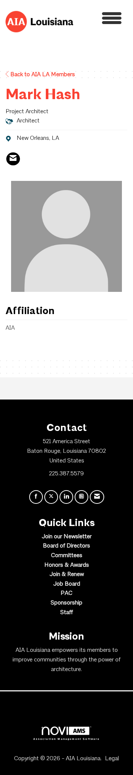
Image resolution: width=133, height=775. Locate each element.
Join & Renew (67, 574)
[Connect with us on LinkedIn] (66, 497)
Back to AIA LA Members (42, 75)
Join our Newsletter (67, 537)
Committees (66, 556)
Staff (66, 613)
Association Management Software (66, 738)
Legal (112, 759)
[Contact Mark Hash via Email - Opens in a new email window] (13, 159)
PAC (66, 593)
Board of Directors (66, 546)
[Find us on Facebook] (36, 497)
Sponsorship (66, 603)
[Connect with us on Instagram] (81, 497)
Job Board (66, 584)
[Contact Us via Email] (97, 497)
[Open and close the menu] (99, 20)
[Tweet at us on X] (51, 497)
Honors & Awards (66, 565)
